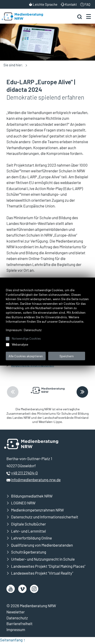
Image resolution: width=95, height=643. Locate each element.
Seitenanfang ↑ (12, 639)
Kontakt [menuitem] (71, 4)
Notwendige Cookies (26, 338)
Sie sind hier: (13, 65)
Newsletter (15, 611)
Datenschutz (17, 617)
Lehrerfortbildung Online (31, 538)
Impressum (15, 629)
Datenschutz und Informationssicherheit (44, 516)
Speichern (66, 356)
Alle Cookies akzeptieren (26, 356)
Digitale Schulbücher (28, 524)
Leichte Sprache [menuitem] (45, 4)
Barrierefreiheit (19, 623)
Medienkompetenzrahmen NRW (37, 510)
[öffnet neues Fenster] (10, 589)
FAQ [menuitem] (87, 4)
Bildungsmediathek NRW (32, 496)
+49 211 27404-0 (24, 472)
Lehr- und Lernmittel (28, 531)
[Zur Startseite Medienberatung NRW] (22, 16)
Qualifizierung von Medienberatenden (42, 545)
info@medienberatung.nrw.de (36, 479)
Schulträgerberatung (28, 552)
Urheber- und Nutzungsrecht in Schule (43, 559)
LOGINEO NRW (23, 502)
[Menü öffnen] (88, 16)
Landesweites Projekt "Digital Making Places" (48, 566)
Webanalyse (20, 344)
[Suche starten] (79, 16)
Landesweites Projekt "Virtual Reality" (42, 573)
